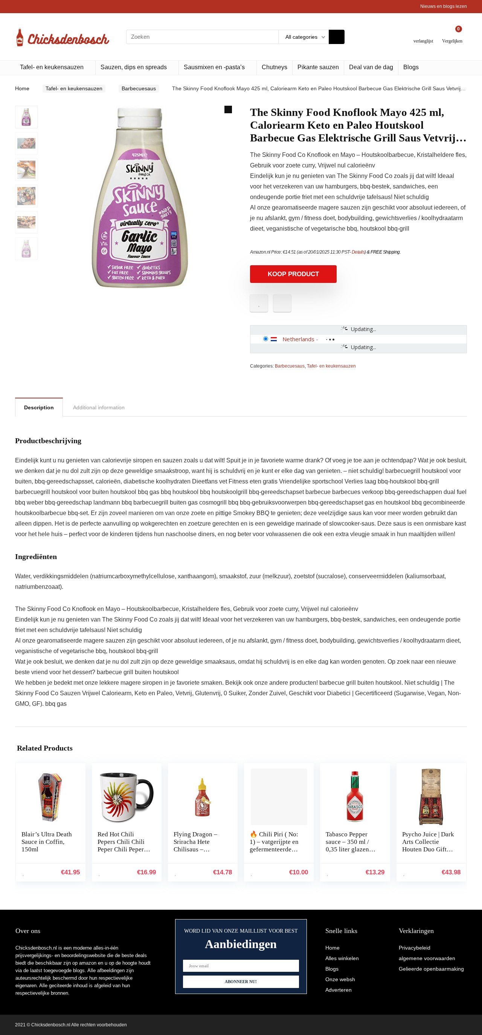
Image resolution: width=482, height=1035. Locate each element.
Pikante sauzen (318, 67)
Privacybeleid (414, 948)
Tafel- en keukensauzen (52, 67)
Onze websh (340, 979)
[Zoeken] (337, 37)
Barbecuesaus (139, 88)
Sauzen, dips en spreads (134, 67)
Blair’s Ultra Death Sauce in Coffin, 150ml (46, 842)
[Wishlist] (423, 34)
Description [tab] (39, 407)
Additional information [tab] (99, 407)
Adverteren (338, 990)
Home (22, 88)
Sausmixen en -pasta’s (214, 67)
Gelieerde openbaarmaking (431, 969)
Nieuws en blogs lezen (443, 6)
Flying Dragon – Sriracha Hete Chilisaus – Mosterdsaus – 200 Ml (199, 849)
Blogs (411, 67)
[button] (228, 109)
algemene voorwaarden (427, 958)
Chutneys (274, 67)
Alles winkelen (342, 958)
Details (358, 252)
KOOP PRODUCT (293, 274)
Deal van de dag (371, 67)
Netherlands (298, 339)
